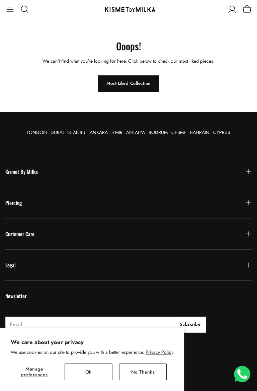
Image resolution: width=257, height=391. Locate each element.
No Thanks (143, 372)
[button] (10, 9)
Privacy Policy (159, 352)
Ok (88, 372)
